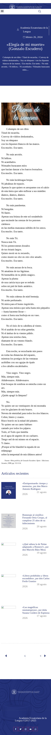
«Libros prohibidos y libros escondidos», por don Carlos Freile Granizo (35, 578)
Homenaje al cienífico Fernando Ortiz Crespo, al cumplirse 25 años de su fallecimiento (34, 519)
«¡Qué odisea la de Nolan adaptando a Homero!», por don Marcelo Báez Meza (35, 547)
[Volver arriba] (47, 729)
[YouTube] (30, 729)
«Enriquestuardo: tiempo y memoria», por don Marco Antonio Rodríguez (35, 486)
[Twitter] (20, 729)
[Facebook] (15, 729)
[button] (2, 11)
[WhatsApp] (35, 729)
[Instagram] (25, 729)
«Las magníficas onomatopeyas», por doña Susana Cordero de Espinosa (35, 610)
